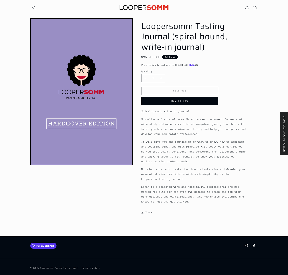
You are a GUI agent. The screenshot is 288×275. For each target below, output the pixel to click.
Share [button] (148, 212)
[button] (34, 7)
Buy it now (180, 100)
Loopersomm (46, 268)
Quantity (146, 71)
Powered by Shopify (66, 268)
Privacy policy (91, 268)
